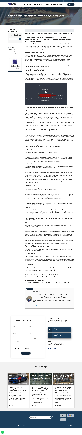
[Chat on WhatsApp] (2, 432)
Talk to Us (56, 334)
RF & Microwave (60, 4)
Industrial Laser (27, 4)
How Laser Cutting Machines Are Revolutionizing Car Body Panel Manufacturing (63, 389)
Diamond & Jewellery (38, 4)
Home (27, 30)
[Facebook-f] (9, 417)
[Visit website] (63, 415)
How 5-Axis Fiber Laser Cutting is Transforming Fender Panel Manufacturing (17, 389)
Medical (47, 4)
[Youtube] (18, 417)
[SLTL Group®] (12, 4)
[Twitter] (12, 417)
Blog (30, 30)
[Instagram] (21, 417)
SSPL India (72, 425)
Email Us (55, 328)
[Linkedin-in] (15, 417)
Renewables (53, 4)
